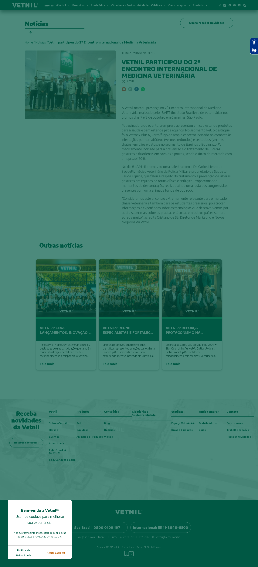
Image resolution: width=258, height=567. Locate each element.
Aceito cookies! (56, 552)
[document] (129, 283)
